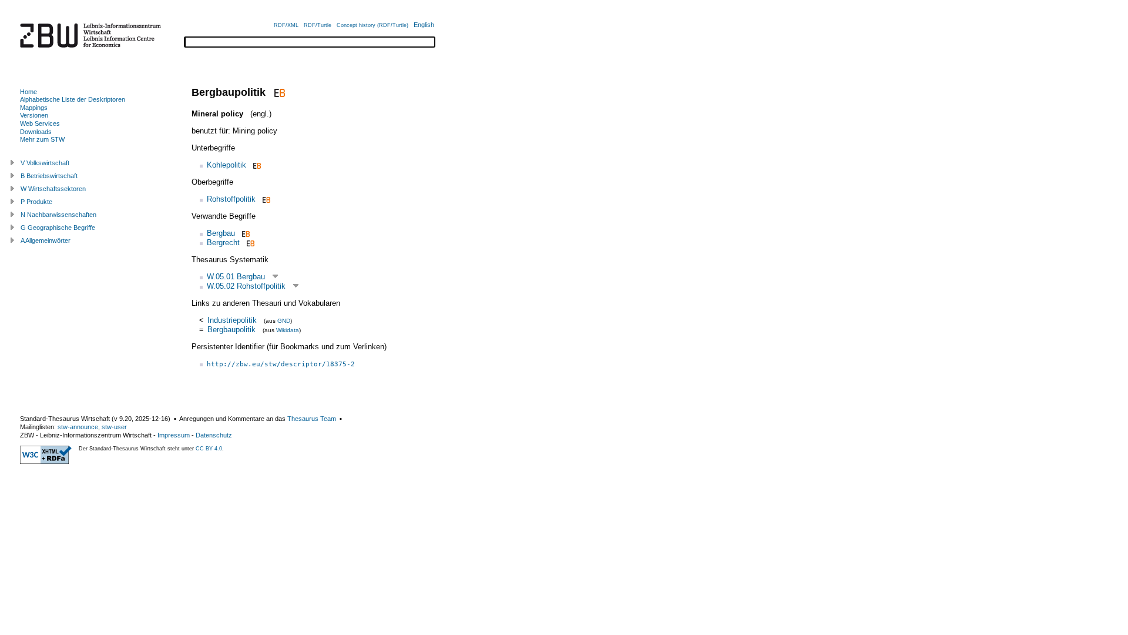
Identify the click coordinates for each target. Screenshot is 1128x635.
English (424, 24)
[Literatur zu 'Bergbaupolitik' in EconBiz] (278, 92)
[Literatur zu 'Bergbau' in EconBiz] (245, 233)
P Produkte (36, 201)
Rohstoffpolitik (231, 199)
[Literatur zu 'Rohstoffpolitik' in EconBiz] (265, 199)
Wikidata (287, 330)
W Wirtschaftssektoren (53, 188)
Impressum (173, 435)
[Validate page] (46, 461)
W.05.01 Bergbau (236, 276)
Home (28, 91)
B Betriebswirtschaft (49, 175)
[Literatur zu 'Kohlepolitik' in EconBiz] (256, 165)
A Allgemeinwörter (45, 240)
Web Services (40, 123)
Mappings (34, 107)
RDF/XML (286, 25)
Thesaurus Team (311, 418)
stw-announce (78, 426)
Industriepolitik (232, 320)
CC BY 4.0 (209, 449)
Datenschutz (214, 435)
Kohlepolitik (226, 165)
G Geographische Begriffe (58, 227)
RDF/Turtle (317, 25)
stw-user (114, 426)
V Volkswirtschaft (45, 162)
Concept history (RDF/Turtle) (372, 25)
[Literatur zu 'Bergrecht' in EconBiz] (249, 242)
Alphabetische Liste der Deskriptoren (72, 99)
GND (283, 320)
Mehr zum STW (42, 139)
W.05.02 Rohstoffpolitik (246, 286)
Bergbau (221, 233)
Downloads (36, 131)
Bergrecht (223, 242)
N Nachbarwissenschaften (58, 214)
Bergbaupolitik (231, 329)
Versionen (34, 115)
